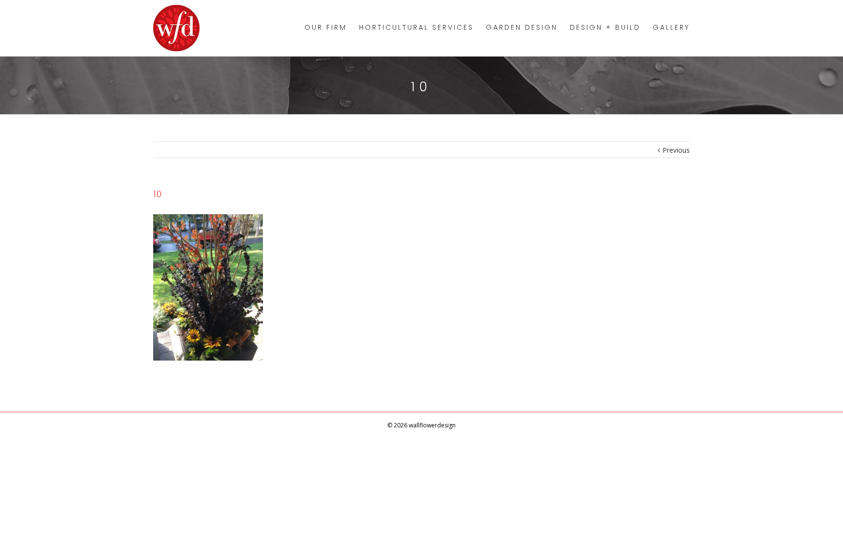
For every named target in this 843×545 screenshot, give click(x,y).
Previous (676, 150)
